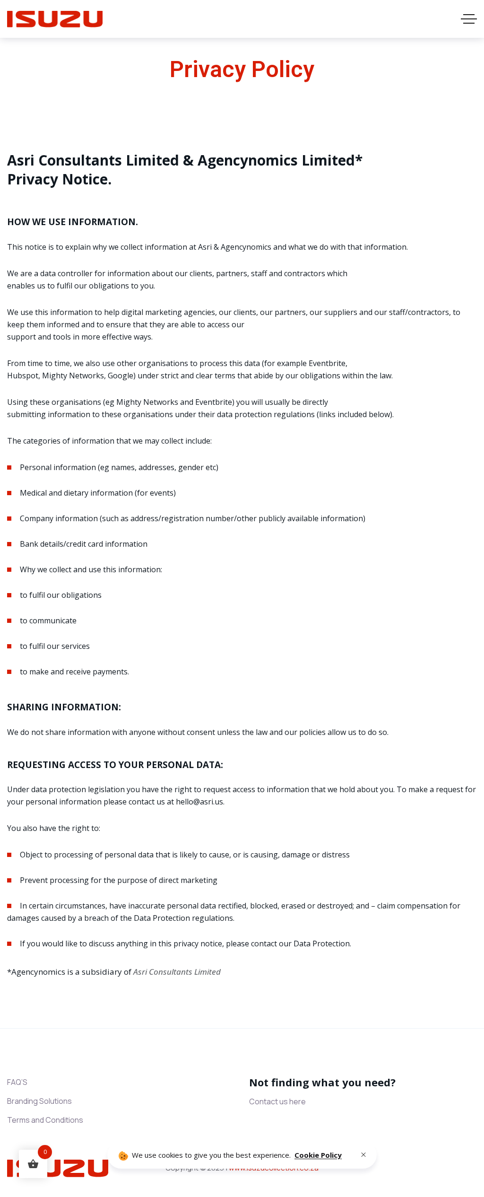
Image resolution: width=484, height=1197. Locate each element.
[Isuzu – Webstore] (55, 19)
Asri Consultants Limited (177, 971)
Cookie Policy (318, 1155)
